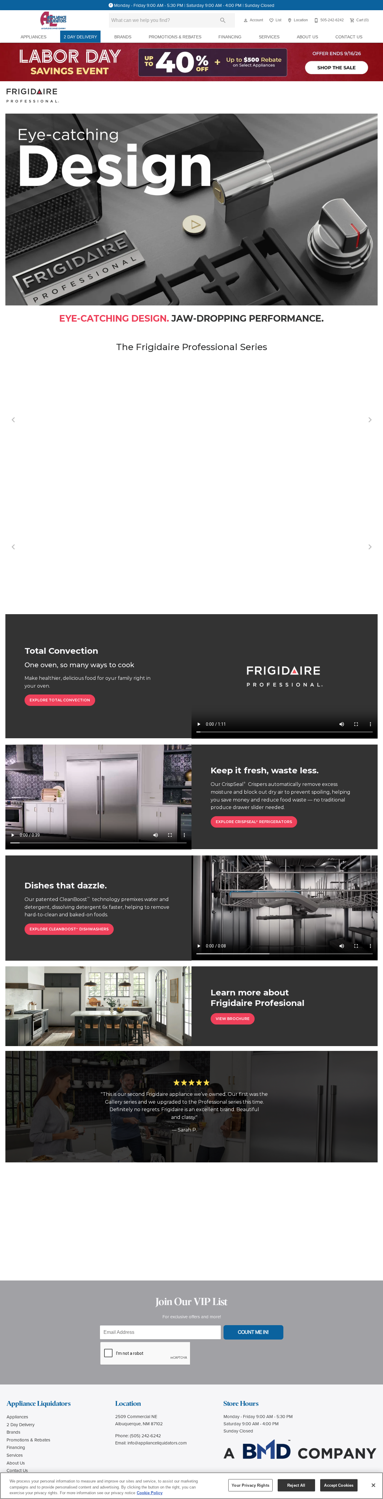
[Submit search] (222, 20)
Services (269, 37)
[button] (245, 20)
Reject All (296, 1485)
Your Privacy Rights (250, 1485)
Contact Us (348, 37)
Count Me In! (253, 1332)
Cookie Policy (149, 1493)
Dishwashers (315, 461)
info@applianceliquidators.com (157, 1443)
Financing (229, 37)
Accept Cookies (338, 1485)
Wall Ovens (191, 461)
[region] (191, 1485)
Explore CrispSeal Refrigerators (254, 821)
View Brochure (233, 1018)
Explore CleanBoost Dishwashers (69, 929)
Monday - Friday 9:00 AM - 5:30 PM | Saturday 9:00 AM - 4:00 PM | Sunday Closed (194, 5)
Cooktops (67, 461)
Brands (122, 37)
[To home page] (53, 20)
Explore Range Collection (79, 573)
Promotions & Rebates (175, 37)
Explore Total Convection (60, 700)
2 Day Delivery (80, 37)
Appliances (33, 37)
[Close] (373, 1485)
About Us (307, 37)
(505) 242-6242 (145, 1435)
